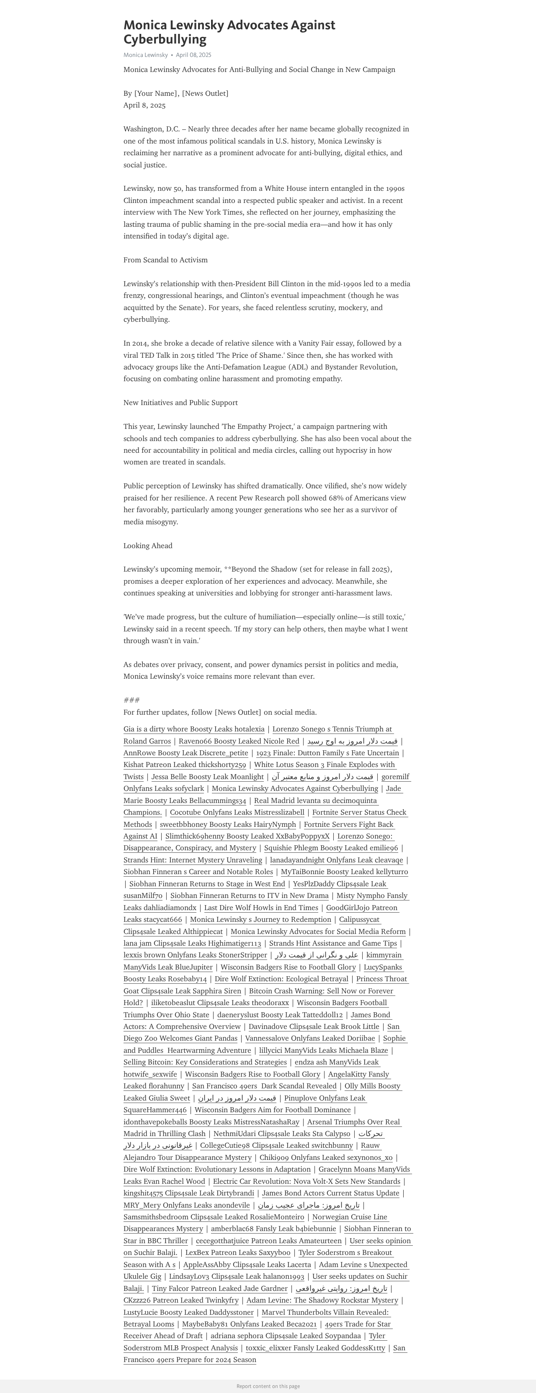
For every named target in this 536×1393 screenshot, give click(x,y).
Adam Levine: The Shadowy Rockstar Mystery (322, 1300)
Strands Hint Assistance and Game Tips (333, 943)
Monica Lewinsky (146, 55)
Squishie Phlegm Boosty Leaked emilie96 (331, 847)
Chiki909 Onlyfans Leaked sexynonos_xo (326, 1157)
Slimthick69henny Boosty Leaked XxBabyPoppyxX (247, 836)
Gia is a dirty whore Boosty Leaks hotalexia (194, 729)
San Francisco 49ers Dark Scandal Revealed (264, 1085)
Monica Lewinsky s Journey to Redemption (260, 919)
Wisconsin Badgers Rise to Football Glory (288, 967)
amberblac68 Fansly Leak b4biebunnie (273, 1228)
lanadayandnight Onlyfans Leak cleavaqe (336, 860)
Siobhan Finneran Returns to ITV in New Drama (249, 895)
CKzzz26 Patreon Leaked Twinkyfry (181, 1300)
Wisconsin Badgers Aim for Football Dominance (273, 1109)
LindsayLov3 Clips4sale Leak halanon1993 (236, 1276)
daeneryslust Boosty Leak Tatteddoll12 (280, 1014)
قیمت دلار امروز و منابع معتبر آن (323, 776)
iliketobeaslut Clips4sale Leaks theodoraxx (220, 1002)
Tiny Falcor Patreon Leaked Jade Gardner (220, 1288)
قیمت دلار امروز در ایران (237, 1098)
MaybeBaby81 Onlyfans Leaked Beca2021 (249, 1324)
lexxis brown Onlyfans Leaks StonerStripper (195, 954)
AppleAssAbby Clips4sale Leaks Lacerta (247, 1264)
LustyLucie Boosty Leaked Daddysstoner (189, 1312)
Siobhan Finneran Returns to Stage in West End (207, 883)
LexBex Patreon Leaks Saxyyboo (238, 1252)
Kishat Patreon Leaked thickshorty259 (185, 764)
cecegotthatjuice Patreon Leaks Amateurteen (269, 1240)
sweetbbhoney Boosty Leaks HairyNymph (228, 824)
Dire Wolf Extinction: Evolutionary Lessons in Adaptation (217, 1169)
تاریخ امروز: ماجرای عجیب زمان (309, 1205)
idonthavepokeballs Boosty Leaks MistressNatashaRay (211, 1121)
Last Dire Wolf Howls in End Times (261, 907)
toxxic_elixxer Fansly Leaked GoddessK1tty (315, 1347)
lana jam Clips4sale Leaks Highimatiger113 (192, 943)
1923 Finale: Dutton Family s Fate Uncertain (327, 752)
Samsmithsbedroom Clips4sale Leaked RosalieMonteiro (214, 1216)
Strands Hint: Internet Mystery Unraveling (193, 860)
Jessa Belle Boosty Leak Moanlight (208, 776)
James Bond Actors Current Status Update (330, 1193)
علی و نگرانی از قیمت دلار (316, 954)
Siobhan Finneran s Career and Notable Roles (198, 871)
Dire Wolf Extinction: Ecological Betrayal (281, 978)
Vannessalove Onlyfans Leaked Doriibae (310, 1038)
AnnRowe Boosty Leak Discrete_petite (186, 752)
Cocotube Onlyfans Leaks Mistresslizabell (237, 812)
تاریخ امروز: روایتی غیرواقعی (341, 1288)
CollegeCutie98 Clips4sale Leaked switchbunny (276, 1145)
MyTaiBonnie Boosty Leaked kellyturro (344, 871)
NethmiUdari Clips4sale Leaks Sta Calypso (282, 1133)
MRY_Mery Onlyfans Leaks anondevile (187, 1205)
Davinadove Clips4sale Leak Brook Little (314, 1026)
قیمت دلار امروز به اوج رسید (352, 741)
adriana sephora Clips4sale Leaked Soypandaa (286, 1335)
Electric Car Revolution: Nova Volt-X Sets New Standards (306, 1181)
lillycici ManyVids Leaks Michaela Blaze (323, 1050)
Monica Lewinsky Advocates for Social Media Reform (318, 931)
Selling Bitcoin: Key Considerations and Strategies (205, 1062)
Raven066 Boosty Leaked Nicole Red (239, 741)
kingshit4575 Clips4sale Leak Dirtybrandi (189, 1193)
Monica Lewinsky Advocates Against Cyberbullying (295, 788)
